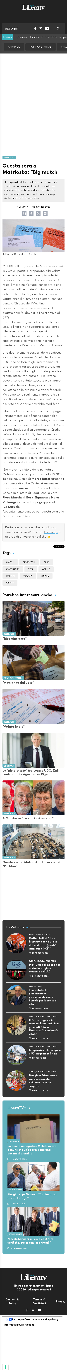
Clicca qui (51, 532)
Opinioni (21, 37)
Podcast (36, 37)
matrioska (12, 569)
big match (29, 562)
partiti (10, 576)
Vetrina (51, 37)
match (10, 562)
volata (27, 576)
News (7, 37)
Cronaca (14, 47)
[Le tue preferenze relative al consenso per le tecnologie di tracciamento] (5, 1367)
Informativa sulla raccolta (19, 1324)
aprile (46, 569)
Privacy (60, 1302)
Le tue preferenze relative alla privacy (35, 1319)
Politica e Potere (40, 47)
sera (46, 562)
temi (31, 569)
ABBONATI (12, 29)
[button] (27, 1310)
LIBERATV (23, 207)
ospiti (10, 583)
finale (45, 576)
